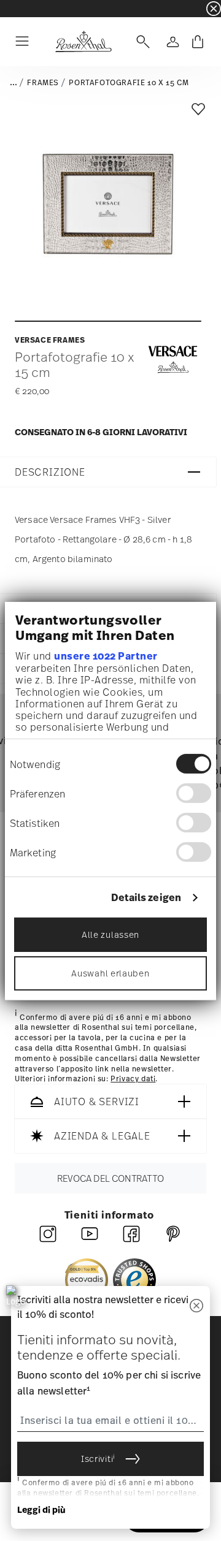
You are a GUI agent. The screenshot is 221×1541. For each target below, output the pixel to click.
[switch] (193, 793)
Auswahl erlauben (110, 973)
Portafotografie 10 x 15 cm (129, 83)
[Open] (140, 42)
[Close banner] (213, 8)
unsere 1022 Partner (106, 656)
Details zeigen (146, 898)
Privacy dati (132, 1079)
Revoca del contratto (110, 1178)
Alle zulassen (110, 934)
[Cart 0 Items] (197, 41)
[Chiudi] (196, 1306)
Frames (43, 83)
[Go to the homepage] (83, 42)
